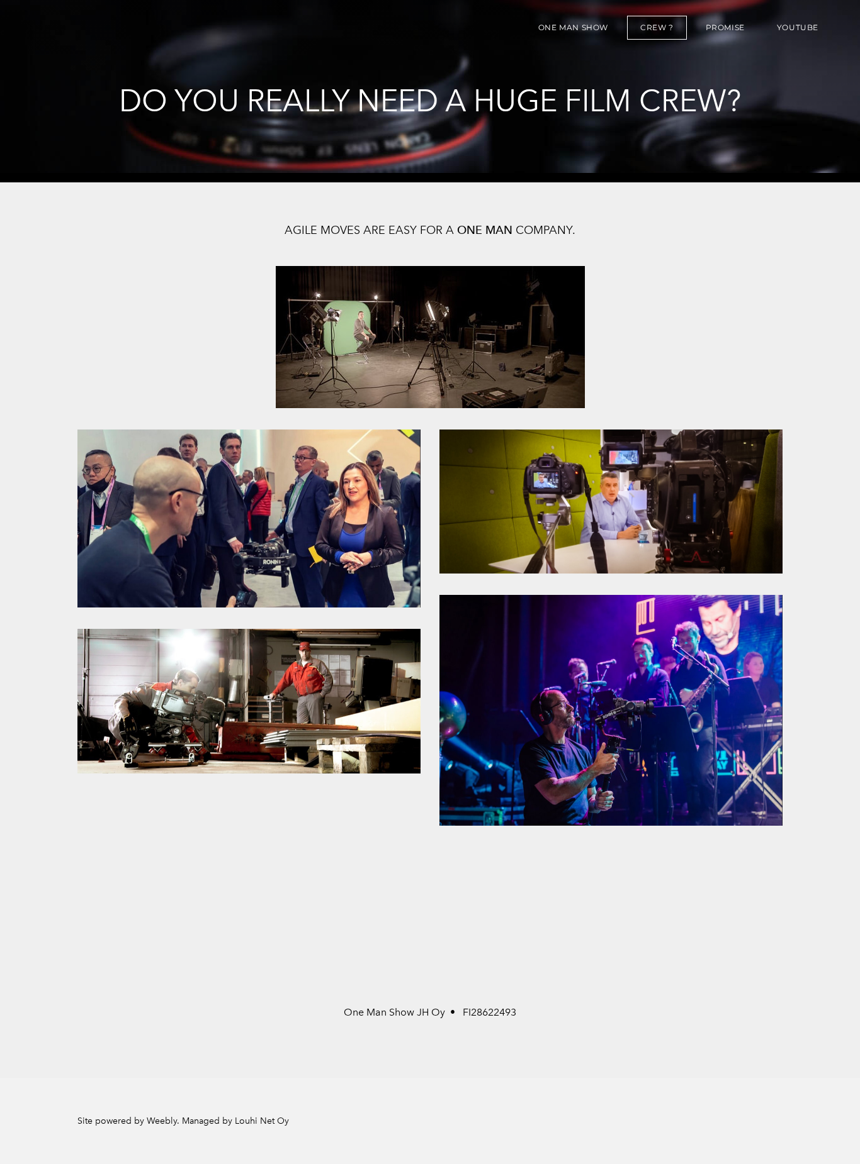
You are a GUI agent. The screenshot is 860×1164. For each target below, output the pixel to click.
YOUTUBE (797, 27)
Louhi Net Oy (262, 1121)
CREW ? (657, 27)
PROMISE (725, 27)
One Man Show (573, 27)
